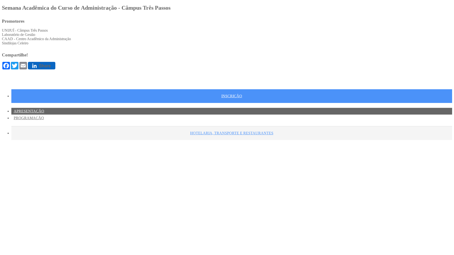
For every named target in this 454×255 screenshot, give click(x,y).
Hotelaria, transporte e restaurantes (231, 133)
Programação (29, 118)
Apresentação (29, 111)
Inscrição (231, 96)
